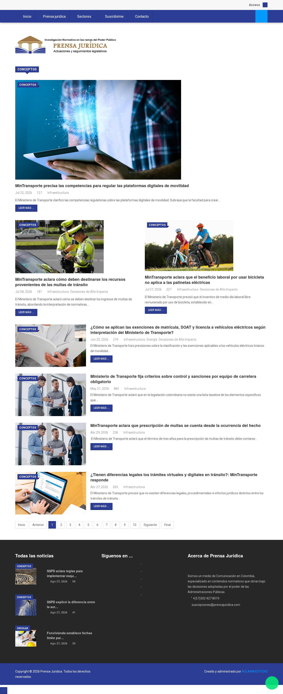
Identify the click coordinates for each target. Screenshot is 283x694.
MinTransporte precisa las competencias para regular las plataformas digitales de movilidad (102, 185)
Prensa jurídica (54, 16)
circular (22, 628)
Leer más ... (26, 207)
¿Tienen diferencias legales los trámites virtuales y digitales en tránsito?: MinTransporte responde (173, 477)
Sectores (84, 16)
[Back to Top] (3, 690)
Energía (152, 339)
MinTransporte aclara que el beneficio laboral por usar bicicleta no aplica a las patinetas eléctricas (204, 279)
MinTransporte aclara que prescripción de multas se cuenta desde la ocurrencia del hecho (175, 425)
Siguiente (150, 525)
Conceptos (27, 84)
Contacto (142, 16)
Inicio (27, 16)
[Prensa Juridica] (66, 46)
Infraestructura (58, 192)
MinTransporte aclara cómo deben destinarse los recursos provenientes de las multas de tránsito (70, 281)
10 (134, 525)
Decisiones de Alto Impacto (89, 291)
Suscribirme (114, 16)
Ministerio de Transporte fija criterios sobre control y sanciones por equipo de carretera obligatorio (173, 378)
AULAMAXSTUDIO (255, 671)
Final (167, 525)
